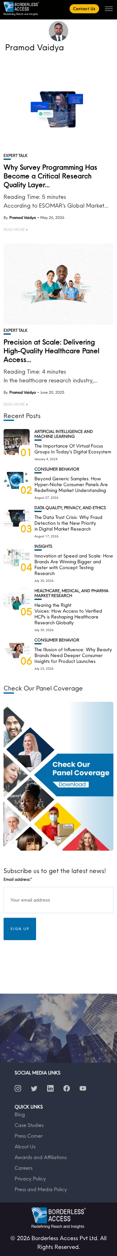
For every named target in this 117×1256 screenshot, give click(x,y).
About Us (25, 1146)
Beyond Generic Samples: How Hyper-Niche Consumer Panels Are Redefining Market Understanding (71, 484)
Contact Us (84, 8)
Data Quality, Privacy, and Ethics (70, 507)
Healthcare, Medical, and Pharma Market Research (71, 593)
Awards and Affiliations (41, 1157)
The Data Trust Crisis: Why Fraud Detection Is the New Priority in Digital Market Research (68, 523)
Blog (20, 1114)
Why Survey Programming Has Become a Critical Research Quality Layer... (50, 175)
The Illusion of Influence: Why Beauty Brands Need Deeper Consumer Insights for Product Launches (73, 655)
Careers (23, 1168)
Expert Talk (16, 155)
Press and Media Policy (41, 1189)
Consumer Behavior (56, 469)
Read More (14, 229)
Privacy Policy (30, 1178)
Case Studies (29, 1125)
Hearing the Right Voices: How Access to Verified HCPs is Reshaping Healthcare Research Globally (68, 614)
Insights (43, 546)
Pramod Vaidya (22, 217)
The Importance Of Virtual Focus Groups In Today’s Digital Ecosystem (72, 449)
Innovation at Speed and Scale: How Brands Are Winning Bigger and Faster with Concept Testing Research (73, 564)
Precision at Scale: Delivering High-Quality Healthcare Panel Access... (51, 350)
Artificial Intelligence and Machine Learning (63, 434)
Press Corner (29, 1135)
